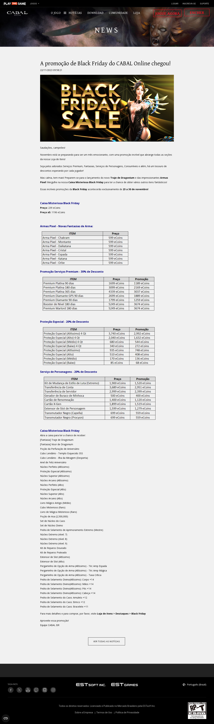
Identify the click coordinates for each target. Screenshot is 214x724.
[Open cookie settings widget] (6, 718)
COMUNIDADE (118, 13)
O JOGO (56, 13)
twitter (36, 690)
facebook (11, 690)
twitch (19, 690)
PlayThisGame (14, 3)
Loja (136, 13)
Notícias (75, 13)
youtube (28, 690)
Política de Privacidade (127, 712)
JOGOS (33, 3)
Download (95, 13)
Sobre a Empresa (84, 712)
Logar (174, 3)
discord (45, 690)
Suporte (204, 3)
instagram (53, 690)
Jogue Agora (167, 13)
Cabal (17, 13)
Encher (197, 12)
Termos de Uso (104, 712)
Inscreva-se (189, 3)
